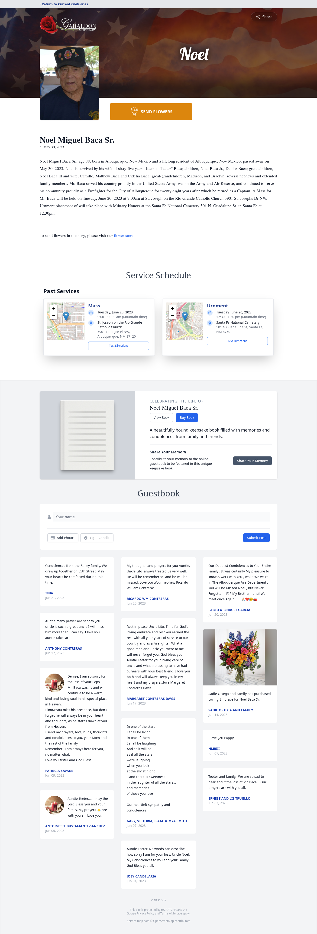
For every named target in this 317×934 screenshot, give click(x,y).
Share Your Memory (252, 461)
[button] (66, 316)
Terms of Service (171, 913)
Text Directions (118, 346)
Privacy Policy (145, 913)
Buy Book (187, 417)
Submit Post (256, 537)
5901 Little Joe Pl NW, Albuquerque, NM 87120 (116, 334)
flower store (123, 235)
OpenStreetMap (163, 921)
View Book (161, 417)
